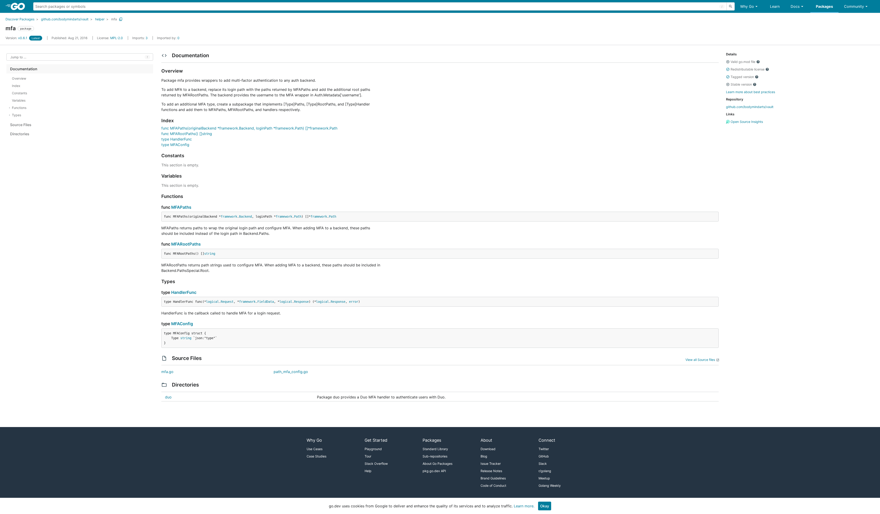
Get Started (376, 440)
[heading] (19, 6)
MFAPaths (181, 207)
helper (99, 19)
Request (227, 301)
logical (212, 301)
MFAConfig (182, 323)
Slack (543, 463)
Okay (544, 506)
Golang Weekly (550, 485)
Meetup (544, 478)
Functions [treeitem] (19, 108)
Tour (368, 456)
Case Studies (316, 456)
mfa (114, 19)
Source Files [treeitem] (20, 124)
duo (168, 397)
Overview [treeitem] (19, 78)
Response (301, 301)
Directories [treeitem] (19, 134)
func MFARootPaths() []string (186, 133)
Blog (484, 456)
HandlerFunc (183, 292)
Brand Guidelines (493, 478)
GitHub (544, 456)
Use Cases (314, 449)
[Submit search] (730, 6)
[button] (728, 62)
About (486, 440)
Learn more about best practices (750, 92)
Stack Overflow (376, 463)
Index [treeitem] (16, 86)
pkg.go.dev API (434, 471)
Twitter (544, 449)
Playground (373, 449)
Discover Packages (20, 19)
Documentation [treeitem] (23, 69)
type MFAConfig (175, 144)
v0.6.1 (17, 38)
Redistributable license (747, 69)
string (209, 253)
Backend (245, 216)
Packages (824, 6)
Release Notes (491, 471)
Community (854, 6)
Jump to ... (18, 57)
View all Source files (700, 360)
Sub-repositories (435, 456)
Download (488, 449)
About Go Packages (437, 463)
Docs (795, 6)
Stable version (741, 84)
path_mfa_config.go (291, 371)
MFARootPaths (186, 244)
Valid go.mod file (743, 62)
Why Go (747, 6)
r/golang (545, 471)
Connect (547, 440)
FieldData (265, 301)
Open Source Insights (746, 122)
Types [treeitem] (16, 115)
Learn (775, 6)
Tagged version (742, 77)
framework (229, 216)
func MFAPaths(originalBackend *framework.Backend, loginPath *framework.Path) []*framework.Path (249, 128)
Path (297, 216)
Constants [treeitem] (19, 93)
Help (368, 471)
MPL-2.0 (116, 38)
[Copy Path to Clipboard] (121, 19)
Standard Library (435, 449)
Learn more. (524, 506)
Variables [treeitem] (18, 100)
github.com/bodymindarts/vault (64, 19)
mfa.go (167, 371)
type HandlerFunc (176, 139)
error (353, 301)
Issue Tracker (491, 463)
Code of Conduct (493, 485)
